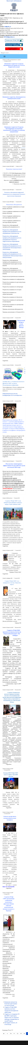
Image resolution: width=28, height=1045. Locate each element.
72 (17, 1033)
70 (10, 1033)
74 (24, 1033)
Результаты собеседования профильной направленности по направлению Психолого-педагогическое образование (14, 194)
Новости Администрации (8, 461)
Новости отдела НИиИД (8, 365)
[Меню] (4, 56)
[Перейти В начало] (3, 1033)
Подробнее (5, 360)
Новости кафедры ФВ (7, 578)
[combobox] (9, 52)
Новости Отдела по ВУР (8, 317)
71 (14, 1033)
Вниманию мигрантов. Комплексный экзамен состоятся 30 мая (10, 1003)
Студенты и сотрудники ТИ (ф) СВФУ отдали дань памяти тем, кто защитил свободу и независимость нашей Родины (11, 1017)
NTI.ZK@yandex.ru (9, 37)
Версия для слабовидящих (14, 1)
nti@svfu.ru (7, 26)
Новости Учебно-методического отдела (12, 59)
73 (21, 1033)
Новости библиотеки (7, 498)
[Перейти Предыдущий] (7, 1033)
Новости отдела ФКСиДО (8, 166)
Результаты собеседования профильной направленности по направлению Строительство (12, 231)
